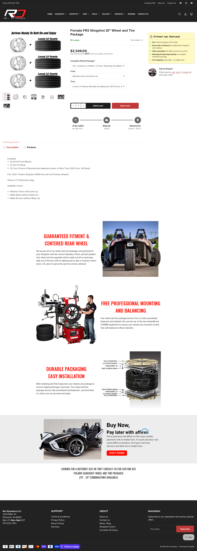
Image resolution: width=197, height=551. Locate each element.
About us (104, 516)
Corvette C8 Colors (109, 530)
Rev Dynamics (172, 547)
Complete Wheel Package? (82, 61)
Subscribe (185, 529)
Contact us (105, 520)
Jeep (85, 14)
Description (13, 147)
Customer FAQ (149, 3)
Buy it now (125, 106)
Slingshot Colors (107, 526)
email (185, 72)
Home (49, 14)
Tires (72, 81)
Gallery (106, 14)
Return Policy (57, 523)
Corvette (73, 14)
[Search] (180, 14)
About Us (161, 3)
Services (119, 14)
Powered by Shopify (186, 547)
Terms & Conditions (60, 516)
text (178, 72)
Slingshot (59, 14)
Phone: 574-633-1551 (11, 3)
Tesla (94, 14)
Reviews (131, 14)
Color (73, 71)
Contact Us (171, 3)
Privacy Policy (57, 520)
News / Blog (105, 523)
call (173, 72)
